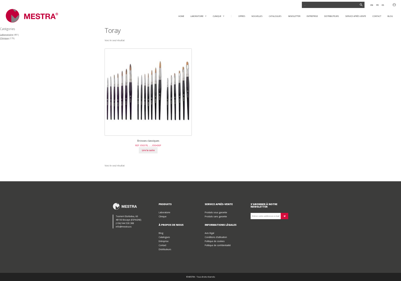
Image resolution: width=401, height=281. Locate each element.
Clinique (217, 16)
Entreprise (312, 16)
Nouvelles (257, 16)
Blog (390, 16)
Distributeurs (331, 16)
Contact (376, 16)
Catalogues (275, 16)
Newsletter (294, 16)
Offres (241, 16)
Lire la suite (148, 150)
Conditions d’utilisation (216, 237)
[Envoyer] (284, 216)
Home (181, 16)
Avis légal (209, 233)
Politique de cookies (215, 241)
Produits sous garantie (216, 212)
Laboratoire (196, 16)
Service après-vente (355, 16)
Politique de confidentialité (218, 245)
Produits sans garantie (216, 216)
